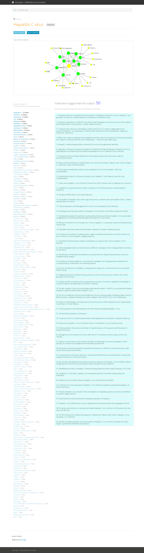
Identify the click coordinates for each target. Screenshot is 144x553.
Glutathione (17, 408)
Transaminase (18, 232)
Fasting (16, 420)
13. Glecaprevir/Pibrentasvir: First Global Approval (74, 195)
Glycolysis (17, 406)
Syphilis (16, 146)
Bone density (18, 484)
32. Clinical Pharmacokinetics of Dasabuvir (71, 313)
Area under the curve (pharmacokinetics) (28, 503)
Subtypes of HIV (19, 243)
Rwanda (16, 260)
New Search (50, 25)
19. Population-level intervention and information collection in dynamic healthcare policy (88, 229)
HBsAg (16, 183)
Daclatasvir (17, 128)
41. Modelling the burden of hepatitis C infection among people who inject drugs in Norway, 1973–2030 (93, 369)
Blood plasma (18, 130)
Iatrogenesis (18, 375)
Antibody (16, 212)
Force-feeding (18, 415)
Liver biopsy (17, 174)
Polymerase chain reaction (23, 170)
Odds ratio (17, 152)
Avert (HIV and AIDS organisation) (25, 492)
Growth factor (18, 400)
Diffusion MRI (18, 442)
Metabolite (17, 331)
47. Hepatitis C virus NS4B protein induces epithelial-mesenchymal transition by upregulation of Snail (92, 403)
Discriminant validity (20, 439)
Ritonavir (16, 165)
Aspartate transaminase (22, 205)
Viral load (16, 141)
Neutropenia (18, 320)
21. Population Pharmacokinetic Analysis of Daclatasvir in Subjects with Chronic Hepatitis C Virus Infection (91, 242)
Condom (16, 457)
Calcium (16, 477)
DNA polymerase (19, 444)
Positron (16, 289)
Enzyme (16, 428)
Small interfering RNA (21, 249)
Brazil (15, 203)
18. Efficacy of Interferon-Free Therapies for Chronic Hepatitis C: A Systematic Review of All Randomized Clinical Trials (94, 224)
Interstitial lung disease (21, 360)
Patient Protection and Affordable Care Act (28, 309)
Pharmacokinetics (19, 135)
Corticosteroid (18, 455)
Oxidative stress (19, 311)
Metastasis (17, 329)
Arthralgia (16, 501)
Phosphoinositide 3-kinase (23, 305)
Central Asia (17, 473)
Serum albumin (18, 254)
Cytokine (16, 199)
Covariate (16, 453)
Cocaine (16, 462)
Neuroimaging (18, 322)
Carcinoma (17, 117)
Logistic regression (20, 154)
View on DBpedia (19, 32)
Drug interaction (19, 192)
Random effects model (21, 267)
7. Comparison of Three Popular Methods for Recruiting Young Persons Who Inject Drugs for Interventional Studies (89, 157)
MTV (15, 342)
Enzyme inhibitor (19, 143)
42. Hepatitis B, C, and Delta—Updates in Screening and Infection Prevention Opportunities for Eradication (90, 374)
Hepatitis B (17, 179)
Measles (16, 336)
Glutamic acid (18, 411)
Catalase (16, 475)
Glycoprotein (18, 404)
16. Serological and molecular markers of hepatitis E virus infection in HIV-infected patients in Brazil (92, 211)
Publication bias (19, 276)
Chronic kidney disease (21, 470)
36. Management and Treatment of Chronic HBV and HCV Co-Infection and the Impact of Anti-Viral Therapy (91, 336)
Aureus (16, 497)
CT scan (16, 481)
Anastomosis (18, 508)
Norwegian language (20, 316)
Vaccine (16, 227)
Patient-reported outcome (23, 307)
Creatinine (17, 450)
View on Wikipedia (33, 32)
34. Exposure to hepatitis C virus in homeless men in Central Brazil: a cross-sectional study (89, 323)
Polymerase (17, 291)
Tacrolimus (17, 236)
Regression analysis (20, 148)
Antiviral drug (18, 207)
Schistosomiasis (19, 256)
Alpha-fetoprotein (19, 214)
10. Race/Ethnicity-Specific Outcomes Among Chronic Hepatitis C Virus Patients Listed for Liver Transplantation (90, 177)
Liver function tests (20, 347)
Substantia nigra (19, 245)
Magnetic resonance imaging (23, 340)
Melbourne (17, 333)
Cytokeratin (17, 446)
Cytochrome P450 (20, 448)
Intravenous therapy (20, 358)
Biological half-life (19, 490)
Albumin (16, 216)
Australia (16, 495)
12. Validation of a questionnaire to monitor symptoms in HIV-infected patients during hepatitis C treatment (91, 189)
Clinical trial (17, 466)
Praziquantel (18, 287)
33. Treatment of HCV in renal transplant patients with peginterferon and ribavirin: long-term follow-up (93, 318)
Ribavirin (16, 121)
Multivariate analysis (20, 172)
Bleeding (16, 486)
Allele (15, 512)
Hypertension (18, 380)
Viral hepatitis (18, 225)
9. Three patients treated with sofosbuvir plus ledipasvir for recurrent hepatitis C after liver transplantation (89, 170)
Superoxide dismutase (21, 241)
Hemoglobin (17, 393)
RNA (15, 168)
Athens (16, 499)
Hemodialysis (18, 181)
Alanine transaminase (21, 139)
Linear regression (19, 353)
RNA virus (17, 269)
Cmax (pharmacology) (21, 464)
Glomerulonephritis (20, 185)
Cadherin (16, 479)
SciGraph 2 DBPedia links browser (30, 2)
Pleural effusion (19, 296)
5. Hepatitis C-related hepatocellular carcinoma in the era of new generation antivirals (87, 144)
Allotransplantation (20, 510)
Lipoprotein (17, 349)
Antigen (16, 210)
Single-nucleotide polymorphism (25, 252)
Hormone (16, 384)
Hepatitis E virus (19, 391)
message (22, 540)
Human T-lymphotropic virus (23, 382)
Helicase (16, 397)
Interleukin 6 (17, 362)
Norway (16, 318)
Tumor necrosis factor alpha (23, 230)
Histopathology (19, 386)
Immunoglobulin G (19, 373)
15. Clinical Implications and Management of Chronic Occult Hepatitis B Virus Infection (87, 206)
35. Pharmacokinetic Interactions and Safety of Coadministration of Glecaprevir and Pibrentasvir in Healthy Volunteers (91, 329)
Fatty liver (17, 417)
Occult (15, 313)
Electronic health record (22, 431)
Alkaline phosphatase (21, 515)
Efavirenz (16, 435)
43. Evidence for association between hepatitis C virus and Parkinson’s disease (85, 380)
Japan (15, 176)
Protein (16, 150)
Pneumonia (17, 294)
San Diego (17, 258)
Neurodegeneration (20, 325)
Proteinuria (17, 278)
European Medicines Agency (23, 422)
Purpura (16, 272)
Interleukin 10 (18, 364)
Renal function (18, 265)
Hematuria (17, 395)
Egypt (15, 433)
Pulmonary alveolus (20, 274)
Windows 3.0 (18, 218)
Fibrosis (16, 190)
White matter (18, 221)
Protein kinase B (19, 280)
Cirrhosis (16, 115)
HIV (14, 119)
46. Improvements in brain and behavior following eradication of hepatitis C (83, 398)
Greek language (19, 402)
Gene (15, 188)
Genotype (17, 413)
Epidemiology (18, 426)
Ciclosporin (17, 468)
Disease (16, 194)
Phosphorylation (19, 300)
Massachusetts (19, 338)
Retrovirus (17, 263)
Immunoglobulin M (20, 371)
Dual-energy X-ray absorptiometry (26, 437)
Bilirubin (16, 163)
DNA (15, 159)
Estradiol (16, 424)
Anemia (16, 506)
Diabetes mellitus (19, 196)
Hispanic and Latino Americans (24, 389)
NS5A (15, 137)
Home (15, 10)
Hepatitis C (17, 112)
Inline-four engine (19, 367)
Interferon (17, 123)
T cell (15, 238)
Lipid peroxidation (19, 351)
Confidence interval (20, 161)
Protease (16, 283)
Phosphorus (17, 302)
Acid (14, 517)
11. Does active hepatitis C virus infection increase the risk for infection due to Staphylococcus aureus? (93, 183)
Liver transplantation (20, 157)
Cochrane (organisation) (22, 459)
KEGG (15, 355)
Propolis (16, 285)
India (15, 369)
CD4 (15, 201)
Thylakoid (16, 234)
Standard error (18, 247)
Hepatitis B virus (19, 126)
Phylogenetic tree (19, 298)
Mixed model (18, 327)
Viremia (16, 223)
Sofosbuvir (17, 132)
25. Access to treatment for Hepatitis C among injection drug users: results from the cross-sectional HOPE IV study (92, 269)
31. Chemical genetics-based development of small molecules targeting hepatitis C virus (88, 309)
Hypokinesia (17, 378)
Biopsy (15, 488)
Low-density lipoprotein (22, 344)
